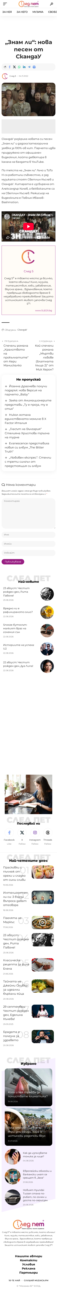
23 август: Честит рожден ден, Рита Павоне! (16, 592)
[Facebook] (9, 837)
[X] (22, 837)
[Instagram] (35, 837)
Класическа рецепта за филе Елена (16, 964)
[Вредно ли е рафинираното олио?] (47, 612)
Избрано (28, 1063)
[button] (6, 4)
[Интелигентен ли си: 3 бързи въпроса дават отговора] (43, 897)
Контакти (28, 1260)
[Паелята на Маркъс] (43, 922)
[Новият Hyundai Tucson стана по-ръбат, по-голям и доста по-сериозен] (13, 1197)
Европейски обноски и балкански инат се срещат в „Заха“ (37, 1174)
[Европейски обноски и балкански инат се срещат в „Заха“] (13, 1176)
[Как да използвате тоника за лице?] (13, 1157)
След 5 (13, 76)
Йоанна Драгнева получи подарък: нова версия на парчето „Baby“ (26, 390)
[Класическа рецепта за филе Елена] (43, 964)
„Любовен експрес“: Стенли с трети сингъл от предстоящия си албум (28, 462)
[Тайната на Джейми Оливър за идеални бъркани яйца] (43, 986)
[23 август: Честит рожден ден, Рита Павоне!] (47, 594)
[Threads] (48, 837)
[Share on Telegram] (29, 66)
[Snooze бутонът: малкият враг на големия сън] (47, 630)
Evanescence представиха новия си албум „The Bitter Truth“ (27, 447)
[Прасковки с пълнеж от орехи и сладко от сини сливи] (43, 872)
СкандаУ (22, 329)
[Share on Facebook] (9, 66)
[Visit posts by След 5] (5, 76)
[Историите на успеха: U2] (47, 649)
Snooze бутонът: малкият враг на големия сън (15, 628)
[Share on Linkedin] (24, 66)
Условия (28, 1264)
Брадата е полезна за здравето (11, 1036)
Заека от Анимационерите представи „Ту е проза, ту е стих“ (28, 404)
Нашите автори (28, 1256)
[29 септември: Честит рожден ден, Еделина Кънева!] (43, 1011)
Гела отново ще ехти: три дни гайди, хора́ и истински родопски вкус (27, 1131)
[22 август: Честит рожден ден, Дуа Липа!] (47, 666)
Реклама (28, 1268)
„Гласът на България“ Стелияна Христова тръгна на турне (27, 433)
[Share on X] (14, 66)
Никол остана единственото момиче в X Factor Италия (25, 419)
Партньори (28, 1272)
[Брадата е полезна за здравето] (43, 1036)
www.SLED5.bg (43, 310)
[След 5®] (28, 3)
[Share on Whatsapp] (19, 66)
